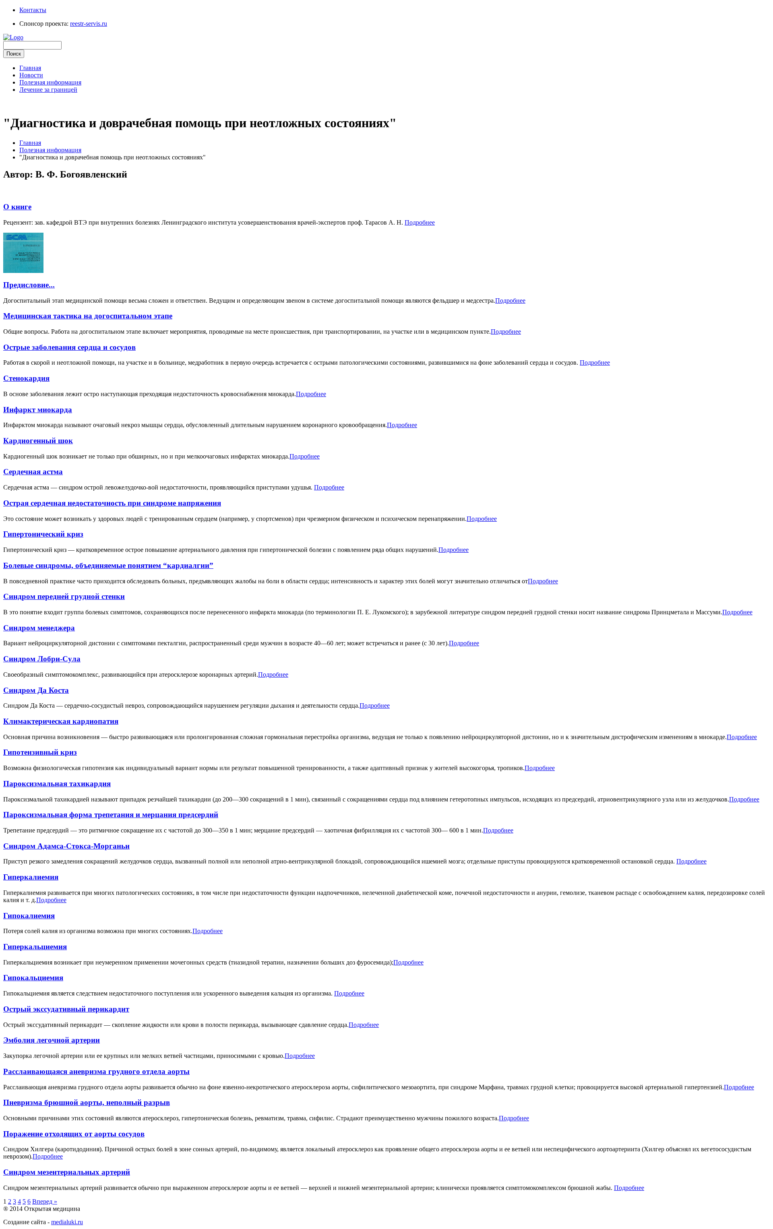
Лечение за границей (48, 89)
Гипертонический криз (43, 534)
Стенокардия (26, 378)
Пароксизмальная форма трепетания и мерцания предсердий (110, 814)
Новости (31, 75)
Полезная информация (50, 82)
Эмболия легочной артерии (51, 1040)
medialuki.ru (67, 1222)
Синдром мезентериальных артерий (66, 1172)
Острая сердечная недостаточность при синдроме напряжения (112, 503)
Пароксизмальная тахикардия (57, 783)
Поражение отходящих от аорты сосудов (74, 1134)
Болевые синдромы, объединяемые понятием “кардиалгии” (108, 565)
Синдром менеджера (39, 628)
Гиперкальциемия (35, 946)
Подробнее (420, 222)
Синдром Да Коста (36, 690)
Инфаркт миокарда (37, 409)
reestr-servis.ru (88, 23)
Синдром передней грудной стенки (64, 596)
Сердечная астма (33, 471)
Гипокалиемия (29, 915)
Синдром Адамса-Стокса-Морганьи (66, 846)
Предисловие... (29, 285)
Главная (30, 67)
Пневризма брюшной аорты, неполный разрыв (86, 1102)
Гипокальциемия (33, 977)
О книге (17, 206)
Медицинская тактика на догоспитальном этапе (87, 316)
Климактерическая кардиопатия (60, 721)
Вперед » (44, 1201)
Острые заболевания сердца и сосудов (69, 347)
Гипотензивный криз (40, 752)
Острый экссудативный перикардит (66, 1009)
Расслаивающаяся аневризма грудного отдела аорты (96, 1071)
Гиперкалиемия (30, 877)
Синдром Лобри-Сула (42, 659)
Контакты (32, 9)
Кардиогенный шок (38, 440)
